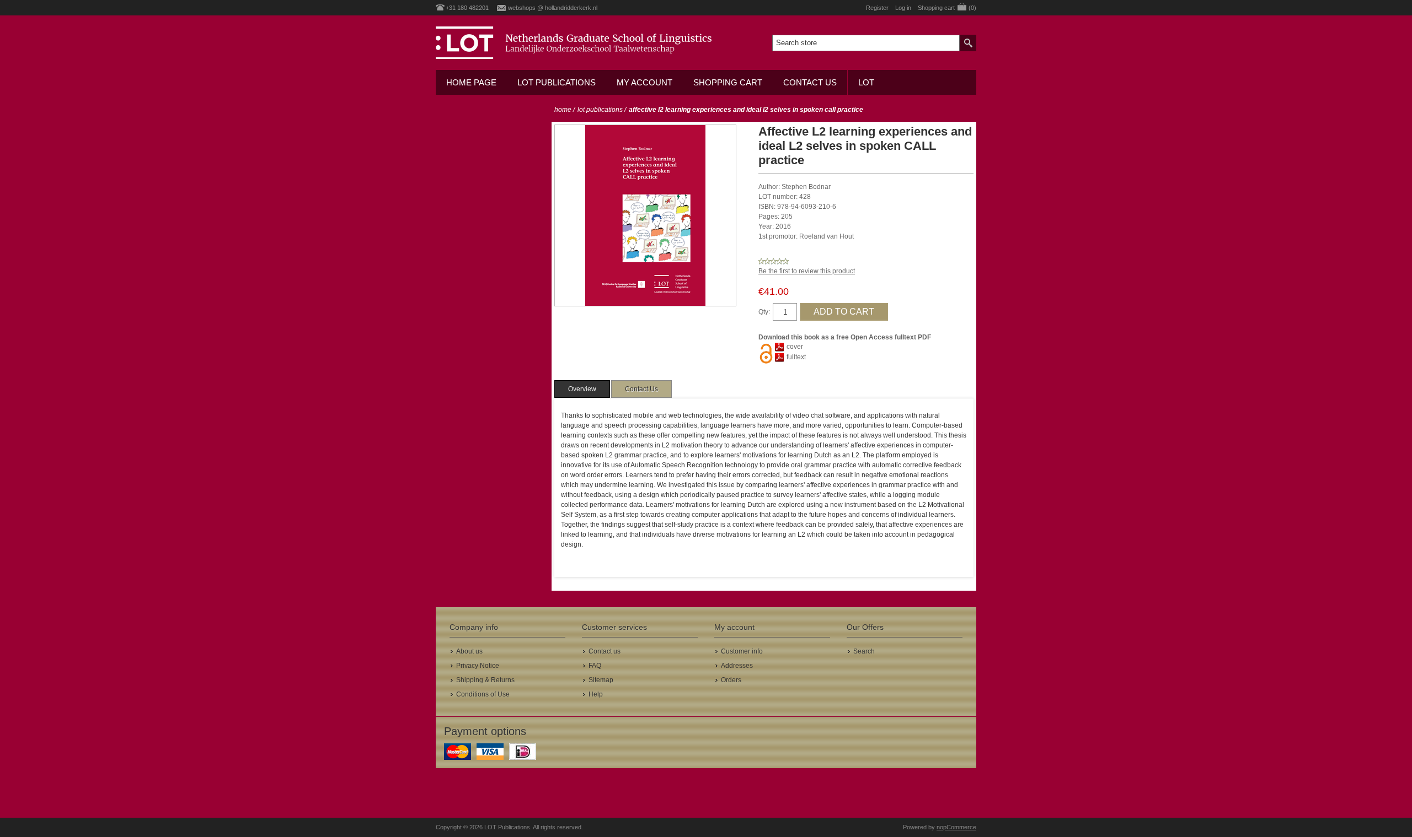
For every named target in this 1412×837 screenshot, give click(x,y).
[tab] (582, 389)
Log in (903, 7)
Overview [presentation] (582, 389)
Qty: (764, 312)
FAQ (595, 665)
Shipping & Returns (485, 680)
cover (795, 346)
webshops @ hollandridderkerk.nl (552, 7)
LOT (866, 82)
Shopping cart (727, 82)
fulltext (796, 357)
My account (644, 82)
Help (596, 694)
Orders (731, 680)
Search (864, 651)
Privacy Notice (477, 665)
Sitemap (601, 680)
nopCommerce (956, 827)
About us (469, 651)
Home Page (471, 82)
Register (877, 7)
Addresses (737, 665)
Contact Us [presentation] (641, 389)
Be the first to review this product (806, 271)
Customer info (742, 651)
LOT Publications (556, 82)
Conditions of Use (483, 694)
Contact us (810, 82)
